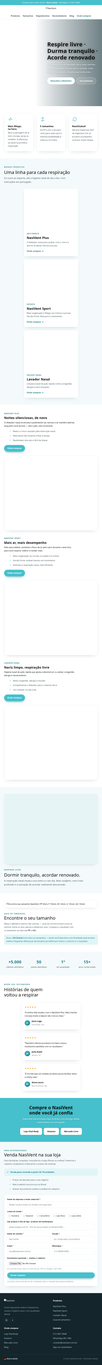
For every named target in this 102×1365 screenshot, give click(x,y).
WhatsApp (57, 1246)
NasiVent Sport (60, 1310)
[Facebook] (12, 1320)
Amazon (51, 1131)
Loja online (76, 1216)
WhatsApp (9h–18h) (62, 1338)
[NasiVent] (51, 10)
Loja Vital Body (31, 1131)
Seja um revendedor (62, 1347)
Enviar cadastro (18, 1275)
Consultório (45, 1216)
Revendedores (59, 16)
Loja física (60, 1216)
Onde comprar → (35, 251)
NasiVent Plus (59, 1306)
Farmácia (15, 1216)
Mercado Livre (71, 1131)
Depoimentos (43, 16)
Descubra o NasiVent (61, 80)
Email (10, 1246)
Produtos (15, 16)
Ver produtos (86, 80)
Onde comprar (84, 16)
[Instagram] (6, 1320)
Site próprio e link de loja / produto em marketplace (30, 1222)
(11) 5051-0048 (60, 1334)
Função (56, 1234)
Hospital (29, 1216)
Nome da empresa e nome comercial (23, 1199)
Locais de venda (15, 1211)
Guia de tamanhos (61, 1319)
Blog (72, 16)
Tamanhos (28, 16)
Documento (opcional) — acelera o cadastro (26, 1258)
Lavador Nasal (59, 1315)
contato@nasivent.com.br (65, 1342)
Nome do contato (15, 1234)
